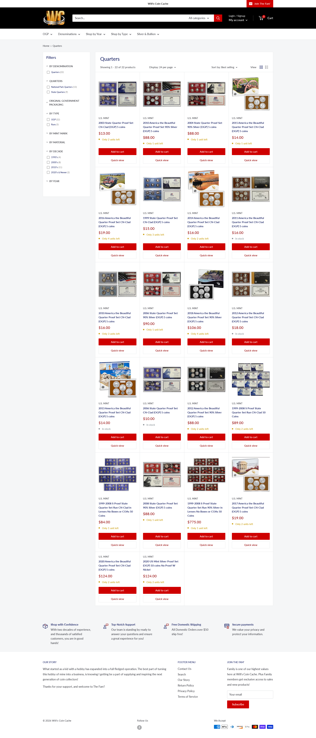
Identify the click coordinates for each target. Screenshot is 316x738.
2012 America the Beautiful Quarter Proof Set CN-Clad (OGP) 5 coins (248, 317)
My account (237, 20)
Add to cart (117, 151)
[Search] (218, 18)
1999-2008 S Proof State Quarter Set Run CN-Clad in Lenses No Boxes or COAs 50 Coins (116, 509)
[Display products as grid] (261, 67)
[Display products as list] (266, 67)
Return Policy (186, 685)
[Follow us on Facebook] (139, 727)
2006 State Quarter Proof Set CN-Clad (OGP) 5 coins (160, 410)
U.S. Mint (104, 118)
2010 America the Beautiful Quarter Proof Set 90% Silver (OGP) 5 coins (160, 127)
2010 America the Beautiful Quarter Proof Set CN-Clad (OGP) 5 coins (115, 317)
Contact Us (184, 669)
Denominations (67, 34)
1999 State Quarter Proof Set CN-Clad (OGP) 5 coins (160, 220)
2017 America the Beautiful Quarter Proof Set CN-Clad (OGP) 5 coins (248, 507)
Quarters (57, 45)
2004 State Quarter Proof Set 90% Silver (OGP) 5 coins (204, 124)
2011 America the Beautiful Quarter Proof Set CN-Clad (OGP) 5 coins (248, 222)
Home (46, 45)
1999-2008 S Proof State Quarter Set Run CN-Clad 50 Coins (248, 412)
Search (182, 674)
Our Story (184, 680)
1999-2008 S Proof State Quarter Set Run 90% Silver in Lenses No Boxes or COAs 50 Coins (205, 509)
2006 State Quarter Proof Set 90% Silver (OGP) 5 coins (160, 315)
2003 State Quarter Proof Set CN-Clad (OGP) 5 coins (116, 124)
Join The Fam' (262, 3)
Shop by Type (119, 34)
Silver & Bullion (146, 34)
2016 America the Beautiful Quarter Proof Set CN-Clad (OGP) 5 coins (115, 222)
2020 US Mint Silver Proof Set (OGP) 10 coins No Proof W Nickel (160, 565)
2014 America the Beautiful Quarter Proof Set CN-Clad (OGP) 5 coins (203, 222)
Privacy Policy (186, 691)
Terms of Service (188, 696)
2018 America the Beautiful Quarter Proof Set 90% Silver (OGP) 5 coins (204, 317)
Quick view (117, 160)
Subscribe (238, 704)
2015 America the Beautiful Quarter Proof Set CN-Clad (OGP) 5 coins (248, 127)
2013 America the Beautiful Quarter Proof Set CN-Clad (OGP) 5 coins (115, 412)
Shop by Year (94, 34)
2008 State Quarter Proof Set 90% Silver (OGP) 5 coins (160, 505)
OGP (46, 34)
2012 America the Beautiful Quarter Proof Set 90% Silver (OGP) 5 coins (204, 412)
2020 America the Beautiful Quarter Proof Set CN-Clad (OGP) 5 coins (115, 565)
